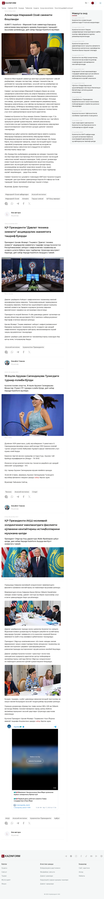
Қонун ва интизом (46, 8)
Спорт (34, 492)
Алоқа (81, 872)
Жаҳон (4, 884)
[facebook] (81, 856)
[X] (29, 203)
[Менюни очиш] (100, 3)
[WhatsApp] (12, 203)
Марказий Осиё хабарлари (17, 194)
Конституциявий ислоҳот (64, 8)
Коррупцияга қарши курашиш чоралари (54, 880)
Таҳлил (4, 876)
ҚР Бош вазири (53, 199)
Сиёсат (4, 872)
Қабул (56, 818)
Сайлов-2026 (12, 8)
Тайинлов (28, 8)
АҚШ (7, 818)
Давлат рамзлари (46, 876)
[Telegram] (17, 203)
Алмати (25, 199)
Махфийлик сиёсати (47, 872)
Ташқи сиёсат (37, 199)
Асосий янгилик (39, 194)
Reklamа (82, 876)
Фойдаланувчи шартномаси (50, 868)
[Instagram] (6, 203)
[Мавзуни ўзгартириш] (94, 3)
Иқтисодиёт (6, 880)
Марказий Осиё (12, 199)
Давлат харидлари (47, 884)
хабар (36, 477)
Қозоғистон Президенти (33, 347)
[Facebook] (23, 203)
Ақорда (21, 8)
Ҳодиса (36, 8)
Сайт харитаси (84, 868)
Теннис (8, 492)
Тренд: (4, 8)
